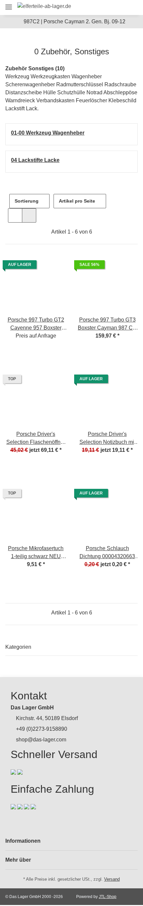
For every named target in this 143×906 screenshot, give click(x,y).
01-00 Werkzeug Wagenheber (47, 133)
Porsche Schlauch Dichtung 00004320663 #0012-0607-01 (107, 552)
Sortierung (27, 201)
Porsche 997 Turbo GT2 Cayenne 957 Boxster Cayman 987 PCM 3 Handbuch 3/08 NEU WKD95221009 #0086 (36, 324)
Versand (112, 879)
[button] (95, 7)
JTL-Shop (107, 896)
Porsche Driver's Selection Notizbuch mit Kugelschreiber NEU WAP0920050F (107, 438)
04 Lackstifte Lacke (35, 160)
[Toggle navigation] (8, 4)
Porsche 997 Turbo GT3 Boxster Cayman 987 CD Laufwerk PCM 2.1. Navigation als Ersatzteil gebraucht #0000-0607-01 (107, 324)
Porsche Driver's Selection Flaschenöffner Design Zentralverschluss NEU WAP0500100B (36, 438)
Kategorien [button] (18, 647)
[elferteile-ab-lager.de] (44, 6)
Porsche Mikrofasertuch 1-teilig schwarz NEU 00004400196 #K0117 (36, 552)
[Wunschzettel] (120, 7)
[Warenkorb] (131, 7)
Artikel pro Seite (77, 201)
